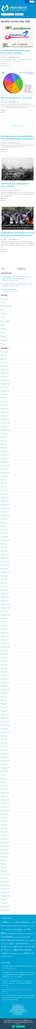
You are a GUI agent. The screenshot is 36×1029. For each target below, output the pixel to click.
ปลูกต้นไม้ (32, 940)
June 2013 (4, 864)
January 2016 (5, 757)
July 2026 (4, 355)
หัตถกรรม (19, 949)
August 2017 (5, 693)
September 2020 (6, 572)
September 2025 (6, 391)
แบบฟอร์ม (4, 340)
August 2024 (5, 433)
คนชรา (30, 922)
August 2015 (5, 771)
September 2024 (6, 430)
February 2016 (5, 753)
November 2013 (6, 846)
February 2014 (5, 835)
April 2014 (4, 828)
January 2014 (5, 839)
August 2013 (5, 857)
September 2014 (6, 810)
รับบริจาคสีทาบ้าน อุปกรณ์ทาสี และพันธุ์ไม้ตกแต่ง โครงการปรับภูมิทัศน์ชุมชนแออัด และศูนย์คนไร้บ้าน (17, 137)
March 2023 (5, 494)
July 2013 (4, 860)
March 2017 (5, 711)
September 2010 (6, 889)
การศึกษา (5, 922)
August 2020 (5, 576)
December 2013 (5, 842)
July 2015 (4, 775)
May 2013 (4, 867)
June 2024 (4, 440)
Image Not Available (17, 126)
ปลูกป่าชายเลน (21, 943)
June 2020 (4, 583)
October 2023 (5, 469)
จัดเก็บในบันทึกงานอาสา (14, 57)
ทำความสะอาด (7, 940)
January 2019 (5, 640)
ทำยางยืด (17, 940)
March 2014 (5, 832)
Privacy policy (20, 1026)
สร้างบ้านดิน (30, 946)
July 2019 (4, 622)
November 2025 (6, 384)
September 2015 (6, 768)
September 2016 (6, 732)
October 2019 (5, 611)
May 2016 (4, 743)
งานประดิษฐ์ (17, 929)
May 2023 (4, 487)
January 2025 (5, 416)
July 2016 (4, 736)
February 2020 (5, 597)
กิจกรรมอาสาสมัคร (7, 306)
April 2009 (4, 903)
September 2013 (6, 853)
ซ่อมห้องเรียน (17, 937)
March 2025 (5, 408)
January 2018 (5, 679)
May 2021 (4, 544)
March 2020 (5, 593)
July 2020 (4, 579)
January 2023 (5, 501)
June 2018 (4, 661)
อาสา (3, 332)
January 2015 (5, 796)
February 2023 (5, 497)
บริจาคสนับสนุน (18, 1014)
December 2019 (5, 604)
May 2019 (4, 629)
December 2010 (5, 885)
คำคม (3, 310)
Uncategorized (5, 299)
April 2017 (4, 707)
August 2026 (5, 352)
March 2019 (5, 633)
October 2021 (5, 536)
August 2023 (5, 476)
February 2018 (5, 675)
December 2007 (5, 910)
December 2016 (5, 721)
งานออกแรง (12, 933)
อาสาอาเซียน (20, 953)
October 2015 (5, 764)
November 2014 (6, 803)
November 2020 (6, 565)
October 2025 (5, 387)
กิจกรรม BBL (12, 922)
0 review (4, 57)
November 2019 (6, 608)
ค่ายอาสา (25, 926)
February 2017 (5, 714)
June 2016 (4, 739)
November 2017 (6, 682)
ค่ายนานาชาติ (11, 926)
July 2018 (4, 657)
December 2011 (5, 881)
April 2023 (4, 490)
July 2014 (4, 817)
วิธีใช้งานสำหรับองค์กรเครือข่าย (18, 1011)
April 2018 (4, 668)
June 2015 (4, 778)
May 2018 (4, 665)
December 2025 (5, 380)
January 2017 (5, 718)
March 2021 (5, 551)
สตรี (24, 946)
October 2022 (5, 512)
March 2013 (5, 871)
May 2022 (4, 529)
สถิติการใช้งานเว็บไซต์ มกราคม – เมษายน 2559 (16, 98)
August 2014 (5, 814)
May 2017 (4, 704)
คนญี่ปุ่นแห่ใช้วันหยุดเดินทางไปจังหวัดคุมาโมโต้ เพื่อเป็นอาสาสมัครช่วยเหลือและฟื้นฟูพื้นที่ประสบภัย (18, 234)
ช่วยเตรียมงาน (29, 933)
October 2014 (5, 807)
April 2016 (4, 746)
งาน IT (2, 929)
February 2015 (5, 793)
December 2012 (5, 874)
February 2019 (5, 636)
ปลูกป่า (12, 943)
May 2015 (4, 782)
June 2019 (4, 625)
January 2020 (5, 600)
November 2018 (6, 647)
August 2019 (5, 618)
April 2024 (4, 448)
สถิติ (3, 112)
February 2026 (5, 373)
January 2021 (5, 558)
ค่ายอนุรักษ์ (19, 926)
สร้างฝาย (4, 950)
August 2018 (5, 654)
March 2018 (5, 672)
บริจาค (4, 151)
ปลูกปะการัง (4, 944)
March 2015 (5, 789)
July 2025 (4, 398)
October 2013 (5, 849)
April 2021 (4, 547)
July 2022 (4, 522)
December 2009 (5, 892)
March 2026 (5, 369)
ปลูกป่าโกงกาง (31, 943)
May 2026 (4, 362)
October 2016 (5, 729)
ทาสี (28, 937)
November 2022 (6, 508)
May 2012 (4, 878)
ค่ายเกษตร (31, 926)
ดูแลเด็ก (23, 937)
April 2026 (4, 366)
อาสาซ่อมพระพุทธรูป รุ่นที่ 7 (9, 289)
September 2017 (6, 689)
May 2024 (4, 444)
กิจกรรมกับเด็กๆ (22, 922)
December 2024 (5, 419)
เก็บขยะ (27, 953)
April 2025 (4, 405)
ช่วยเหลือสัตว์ (7, 936)
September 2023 (6, 472)
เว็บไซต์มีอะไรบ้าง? (17, 1006)
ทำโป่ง (23, 940)
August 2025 (5, 394)
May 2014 (4, 825)
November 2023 (6, 465)
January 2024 (5, 458)
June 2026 (4, 359)
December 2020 (5, 561)
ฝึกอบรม (11, 947)
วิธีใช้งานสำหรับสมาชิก (17, 1009)
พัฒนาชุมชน (18, 946)
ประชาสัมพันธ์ (5, 65)
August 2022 (5, 519)
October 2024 (5, 426)
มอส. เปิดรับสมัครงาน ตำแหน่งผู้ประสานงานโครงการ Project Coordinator (15, 51)
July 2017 (4, 697)
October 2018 (5, 650)
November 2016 (6, 725)
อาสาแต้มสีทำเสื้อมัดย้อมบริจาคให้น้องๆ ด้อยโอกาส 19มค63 (17, 284)
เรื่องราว (4, 251)
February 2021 (5, 554)
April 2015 (4, 785)
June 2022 (4, 526)
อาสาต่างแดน (12, 953)
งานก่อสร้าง (8, 929)
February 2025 (5, 412)
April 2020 (4, 590)
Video (3, 302)
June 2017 (4, 700)
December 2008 (5, 906)
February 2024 (5, 455)
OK (13, 1026)
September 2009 (6, 896)
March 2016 (5, 750)
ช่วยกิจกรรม (21, 933)
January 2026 (5, 376)
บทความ (4, 313)
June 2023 (4, 483)
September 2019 (6, 615)
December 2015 (5, 761)
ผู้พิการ (6, 947)
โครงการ (4, 344)
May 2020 (4, 586)
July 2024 (4, 437)
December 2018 (5, 643)
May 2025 (4, 401)
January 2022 (5, 533)
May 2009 (4, 899)
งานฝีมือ (24, 929)
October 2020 (5, 568)
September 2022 (6, 515)
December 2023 (5, 462)
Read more (3, 63)
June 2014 (4, 821)
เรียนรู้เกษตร (10, 956)
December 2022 (5, 504)
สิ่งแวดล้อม (11, 950)
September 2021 (6, 540)
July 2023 (4, 480)
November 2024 (6, 423)
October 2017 (5, 686)
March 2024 (5, 451)
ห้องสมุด (4, 329)
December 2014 (5, 800)
